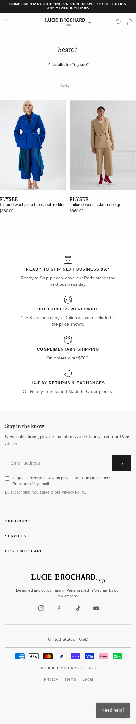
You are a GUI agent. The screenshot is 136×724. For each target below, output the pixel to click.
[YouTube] (96, 608)
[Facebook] (59, 608)
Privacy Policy (73, 492)
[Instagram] (41, 608)
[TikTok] (77, 608)
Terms (70, 679)
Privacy (51, 679)
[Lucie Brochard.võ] (68, 578)
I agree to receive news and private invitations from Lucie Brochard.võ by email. (61, 481)
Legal (88, 679)
